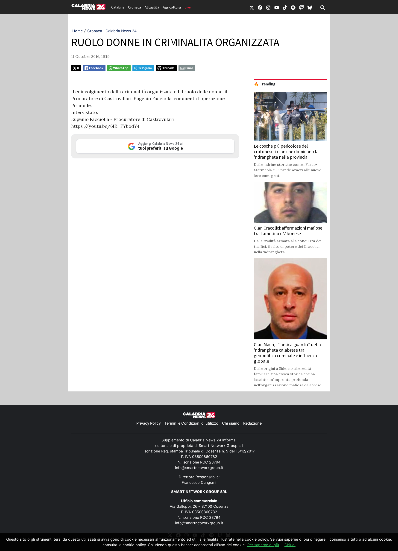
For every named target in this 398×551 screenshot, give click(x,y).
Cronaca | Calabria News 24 (112, 31)
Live (187, 7)
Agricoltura (172, 7)
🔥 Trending (264, 84)
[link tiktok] (285, 7)
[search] (323, 7)
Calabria (117, 7)
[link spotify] (293, 7)
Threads (168, 68)
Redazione (252, 423)
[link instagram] (268, 7)
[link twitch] (301, 7)
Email (189, 68)
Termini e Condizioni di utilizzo (191, 423)
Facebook (96, 68)
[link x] (252, 7)
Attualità (152, 7)
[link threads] (310, 7)
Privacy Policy (148, 423)
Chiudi (290, 544)
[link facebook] (260, 7)
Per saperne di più (263, 544)
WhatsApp (120, 68)
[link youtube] (276, 7)
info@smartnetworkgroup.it (199, 467)
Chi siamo (231, 423)
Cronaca (134, 7)
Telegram (145, 68)
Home (77, 31)
